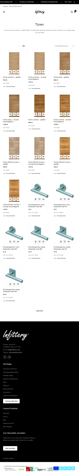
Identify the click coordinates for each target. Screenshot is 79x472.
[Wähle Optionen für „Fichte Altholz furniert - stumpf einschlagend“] (10, 199)
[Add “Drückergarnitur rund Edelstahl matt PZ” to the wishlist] (64, 199)
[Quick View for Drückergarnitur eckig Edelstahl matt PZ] (68, 241)
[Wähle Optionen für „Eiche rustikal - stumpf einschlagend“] (61, 114)
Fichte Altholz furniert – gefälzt (62, 163)
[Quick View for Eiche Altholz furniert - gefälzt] (18, 156)
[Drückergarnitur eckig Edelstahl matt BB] (39, 233)
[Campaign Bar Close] (75, 2)
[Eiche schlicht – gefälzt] (14, 63)
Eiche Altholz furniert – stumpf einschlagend (37, 163)
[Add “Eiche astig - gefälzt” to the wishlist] (64, 71)
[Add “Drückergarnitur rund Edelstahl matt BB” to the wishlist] (39, 199)
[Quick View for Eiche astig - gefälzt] (68, 71)
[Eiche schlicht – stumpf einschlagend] (39, 63)
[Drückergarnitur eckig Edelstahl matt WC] (14, 275)
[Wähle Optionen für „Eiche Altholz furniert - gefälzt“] (10, 156)
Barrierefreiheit (8, 389)
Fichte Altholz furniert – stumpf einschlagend (12, 206)
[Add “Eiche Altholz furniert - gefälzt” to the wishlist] (14, 156)
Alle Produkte (7, 427)
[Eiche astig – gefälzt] (65, 63)
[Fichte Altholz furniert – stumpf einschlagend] (14, 191)
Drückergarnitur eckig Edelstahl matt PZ (62, 248)
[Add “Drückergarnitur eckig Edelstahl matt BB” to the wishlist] (39, 241)
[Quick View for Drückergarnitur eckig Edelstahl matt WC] (18, 284)
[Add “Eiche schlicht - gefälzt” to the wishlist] (14, 71)
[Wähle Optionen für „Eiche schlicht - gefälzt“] (10, 71)
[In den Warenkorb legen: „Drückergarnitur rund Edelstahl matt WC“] (10, 241)
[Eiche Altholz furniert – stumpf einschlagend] (39, 148)
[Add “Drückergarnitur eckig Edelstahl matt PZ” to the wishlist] (64, 241)
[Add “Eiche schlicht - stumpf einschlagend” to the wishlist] (39, 71)
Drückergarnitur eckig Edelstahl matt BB (36, 248)
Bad (4, 420)
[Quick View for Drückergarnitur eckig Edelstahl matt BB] (43, 241)
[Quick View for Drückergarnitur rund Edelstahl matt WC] (18, 241)
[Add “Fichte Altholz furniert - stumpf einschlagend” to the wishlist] (14, 199)
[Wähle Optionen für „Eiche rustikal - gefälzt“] (35, 114)
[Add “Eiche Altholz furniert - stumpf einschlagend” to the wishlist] (39, 156)
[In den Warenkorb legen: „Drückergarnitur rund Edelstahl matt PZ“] (61, 199)
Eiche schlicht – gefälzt (12, 77)
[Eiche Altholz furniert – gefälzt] (14, 148)
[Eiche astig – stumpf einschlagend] (14, 106)
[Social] (5, 357)
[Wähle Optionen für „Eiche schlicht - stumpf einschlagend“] (35, 71)
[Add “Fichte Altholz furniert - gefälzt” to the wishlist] (64, 156)
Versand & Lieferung (9, 369)
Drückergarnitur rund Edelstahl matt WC (11, 248)
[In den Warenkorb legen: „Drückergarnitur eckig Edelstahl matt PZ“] (61, 241)
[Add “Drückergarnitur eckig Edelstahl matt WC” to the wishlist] (14, 284)
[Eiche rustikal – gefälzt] (39, 106)
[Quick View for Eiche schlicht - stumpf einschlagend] (43, 71)
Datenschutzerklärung (10, 379)
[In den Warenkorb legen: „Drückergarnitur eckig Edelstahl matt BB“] (35, 241)
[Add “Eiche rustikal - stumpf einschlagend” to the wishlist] (64, 114)
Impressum (7, 392)
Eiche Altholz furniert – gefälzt (11, 163)
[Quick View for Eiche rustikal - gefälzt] (43, 114)
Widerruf (6, 385)
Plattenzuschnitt (8, 423)
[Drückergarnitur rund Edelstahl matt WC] (14, 233)
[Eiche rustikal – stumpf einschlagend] (65, 106)
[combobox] (64, 46)
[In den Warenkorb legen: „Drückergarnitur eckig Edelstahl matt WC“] (10, 284)
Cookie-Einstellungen (10, 395)
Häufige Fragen (8, 375)
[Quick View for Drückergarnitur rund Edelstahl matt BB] (43, 199)
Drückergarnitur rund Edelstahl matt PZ (62, 206)
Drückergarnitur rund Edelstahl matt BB (36, 206)
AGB (4, 382)
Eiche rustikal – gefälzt (36, 120)
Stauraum (6, 413)
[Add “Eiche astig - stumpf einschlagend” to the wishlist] (14, 114)
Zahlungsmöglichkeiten (10, 372)
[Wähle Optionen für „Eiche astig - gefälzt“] (61, 71)
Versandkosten (10, 86)
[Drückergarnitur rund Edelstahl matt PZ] (65, 191)
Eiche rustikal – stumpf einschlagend (62, 121)
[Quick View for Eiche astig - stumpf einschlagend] (18, 114)
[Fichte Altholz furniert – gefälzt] (65, 148)
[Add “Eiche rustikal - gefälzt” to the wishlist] (39, 114)
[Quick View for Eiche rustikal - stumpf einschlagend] (68, 114)
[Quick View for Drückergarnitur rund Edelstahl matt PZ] (68, 199)
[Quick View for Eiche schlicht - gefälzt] (18, 71)
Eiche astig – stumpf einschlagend (11, 121)
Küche (5, 417)
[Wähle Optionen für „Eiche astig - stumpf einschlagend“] (10, 114)
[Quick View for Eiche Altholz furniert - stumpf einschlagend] (43, 156)
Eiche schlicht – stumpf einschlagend (37, 78)
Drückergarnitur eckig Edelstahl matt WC (11, 290)
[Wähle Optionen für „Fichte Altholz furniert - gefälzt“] (61, 156)
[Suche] (71, 12)
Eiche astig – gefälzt (61, 77)
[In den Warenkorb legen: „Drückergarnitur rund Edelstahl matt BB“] (35, 199)
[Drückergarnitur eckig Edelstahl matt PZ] (65, 233)
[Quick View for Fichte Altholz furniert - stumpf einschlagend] (18, 199)
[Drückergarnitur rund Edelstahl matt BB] (39, 191)
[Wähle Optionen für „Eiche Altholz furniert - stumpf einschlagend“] (35, 156)
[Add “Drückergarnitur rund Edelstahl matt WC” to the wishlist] (14, 241)
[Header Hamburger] (4, 12)
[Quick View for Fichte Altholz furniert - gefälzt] (68, 156)
